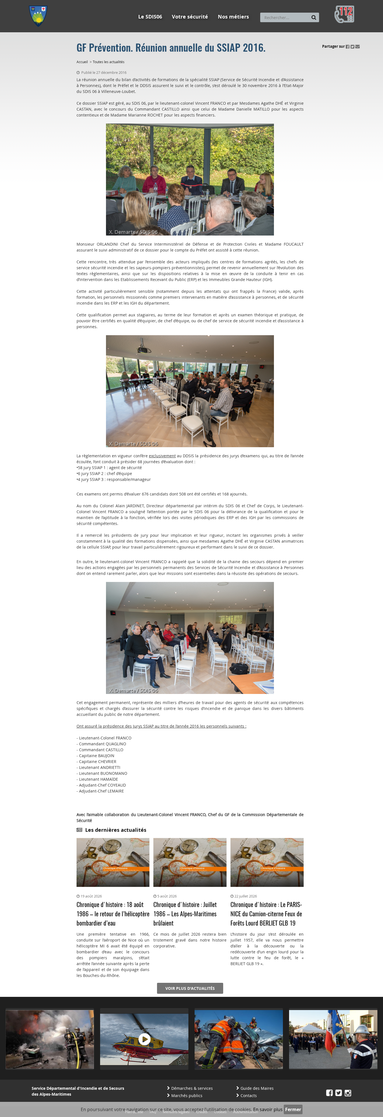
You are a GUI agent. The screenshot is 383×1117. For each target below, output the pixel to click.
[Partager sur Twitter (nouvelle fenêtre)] (352, 46)
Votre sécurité (190, 16)
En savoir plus (268, 1109)
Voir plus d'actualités (190, 988)
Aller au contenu (70, 2)
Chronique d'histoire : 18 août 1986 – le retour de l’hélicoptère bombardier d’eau (113, 914)
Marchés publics (186, 1095)
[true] (314, 17)
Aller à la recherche (104, 2)
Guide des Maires (257, 1088)
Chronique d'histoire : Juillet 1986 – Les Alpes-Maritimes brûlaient (185, 914)
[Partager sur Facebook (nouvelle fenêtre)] (348, 46)
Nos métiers (233, 16)
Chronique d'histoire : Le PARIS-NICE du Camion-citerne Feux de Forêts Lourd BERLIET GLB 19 (266, 914)
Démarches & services (192, 1088)
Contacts (249, 1095)
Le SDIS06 (150, 16)
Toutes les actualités (108, 62)
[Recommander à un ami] (357, 46)
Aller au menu (40, 2)
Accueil (82, 62)
